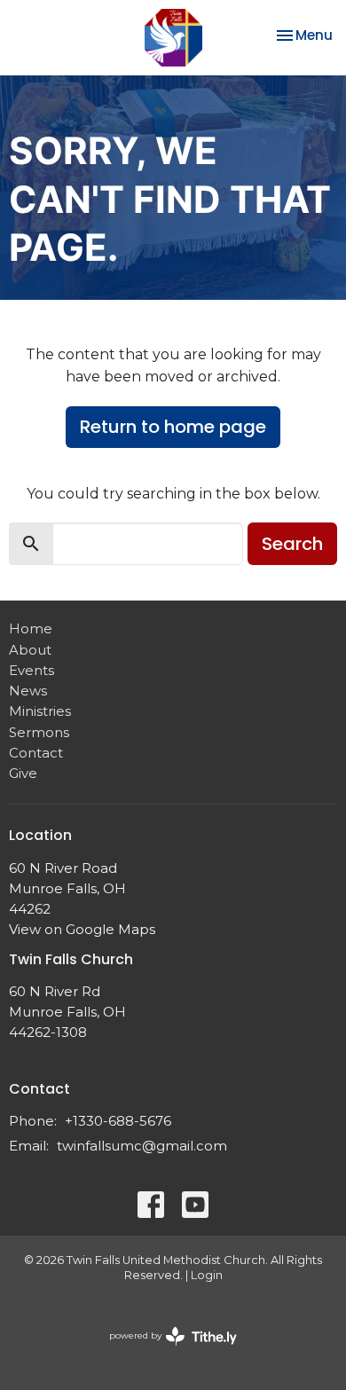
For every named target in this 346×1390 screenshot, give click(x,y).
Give (23, 773)
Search (292, 543)
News (28, 690)
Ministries (40, 711)
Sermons (39, 732)
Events (31, 670)
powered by (164, 1350)
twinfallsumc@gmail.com (142, 1145)
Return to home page (173, 426)
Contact (36, 752)
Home (30, 628)
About (30, 649)
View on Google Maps (82, 929)
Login (207, 1275)
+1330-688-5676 (118, 1120)
